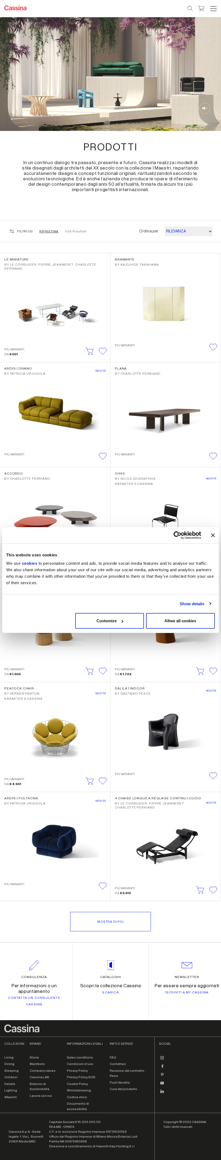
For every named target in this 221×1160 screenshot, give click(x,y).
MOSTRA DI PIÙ (110, 921)
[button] (213, 8)
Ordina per (148, 231)
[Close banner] (213, 535)
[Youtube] (162, 1085)
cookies (29, 563)
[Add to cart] (89, 351)
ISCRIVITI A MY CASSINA (187, 992)
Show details (192, 603)
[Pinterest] (162, 1076)
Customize (106, 620)
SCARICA (110, 992)
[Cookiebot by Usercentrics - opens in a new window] (177, 535)
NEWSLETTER (187, 977)
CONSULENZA (34, 977)
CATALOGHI (110, 977)
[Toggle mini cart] (201, 8)
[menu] (213, 8)
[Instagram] (162, 1060)
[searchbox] (190, 9)
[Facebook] (162, 1068)
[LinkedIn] (162, 1093)
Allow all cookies (180, 620)
